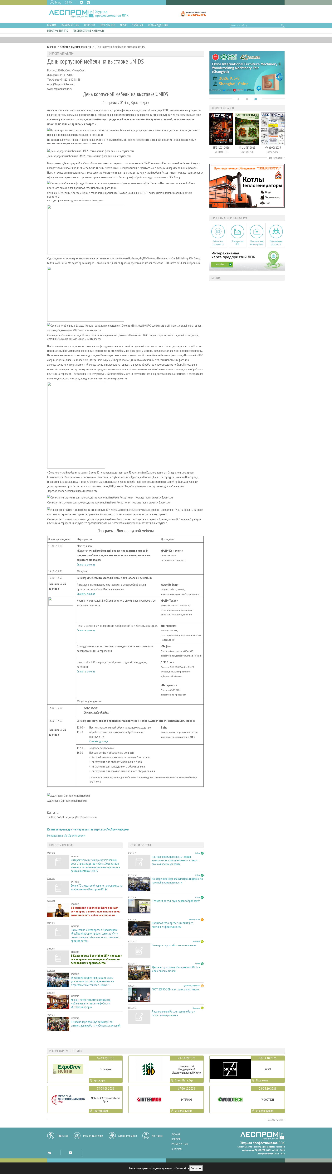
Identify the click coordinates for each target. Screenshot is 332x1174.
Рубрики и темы (70, 25)
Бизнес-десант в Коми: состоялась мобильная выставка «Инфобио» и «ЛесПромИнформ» (90, 1003)
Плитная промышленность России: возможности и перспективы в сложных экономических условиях (175, 860)
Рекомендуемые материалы (89, 30)
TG (88, 2)
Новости (89, 25)
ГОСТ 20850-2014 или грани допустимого (175, 989)
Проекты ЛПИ (107, 25)
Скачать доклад (86, 564)
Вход (58, 2)
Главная (51, 25)
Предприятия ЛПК (237, 243)
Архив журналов (127, 1136)
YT (70, 1152)
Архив (123, 25)
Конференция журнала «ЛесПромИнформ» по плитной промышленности (177, 880)
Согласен (196, 1168)
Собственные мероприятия (75, 47)
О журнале (137, 25)
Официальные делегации (276, 243)
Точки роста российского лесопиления (174, 945)
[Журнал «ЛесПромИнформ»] (91, 14)
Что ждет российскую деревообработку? (176, 901)
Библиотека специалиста (218, 243)
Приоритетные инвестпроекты (256, 243)
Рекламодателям (158, 25)
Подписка (62, 1136)
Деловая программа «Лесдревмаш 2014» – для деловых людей (176, 969)
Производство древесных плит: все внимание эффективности (172, 924)
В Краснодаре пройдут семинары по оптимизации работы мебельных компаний (95, 1023)
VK (81, 2)
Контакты (157, 1136)
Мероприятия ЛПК (57, 30)
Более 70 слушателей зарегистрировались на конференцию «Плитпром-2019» (96, 887)
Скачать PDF (221, 152)
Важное (176, 1134)
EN (70, 2)
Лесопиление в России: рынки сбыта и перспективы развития (173, 1013)
